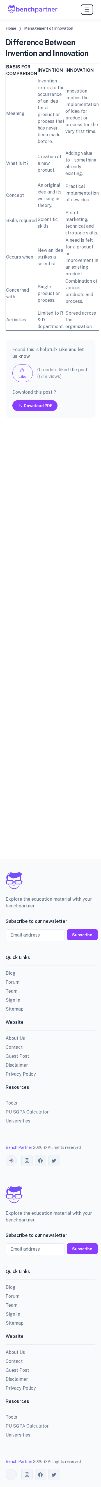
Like (23, 376)
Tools (11, 1103)
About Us (15, 1038)
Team (11, 991)
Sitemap (15, 1009)
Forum (12, 982)
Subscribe (82, 934)
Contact (14, 1047)
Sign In (13, 1000)
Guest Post (17, 1056)
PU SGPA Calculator (27, 1112)
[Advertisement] (50, 643)
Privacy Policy (21, 1074)
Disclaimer (17, 1065)
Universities (18, 1121)
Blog (10, 973)
